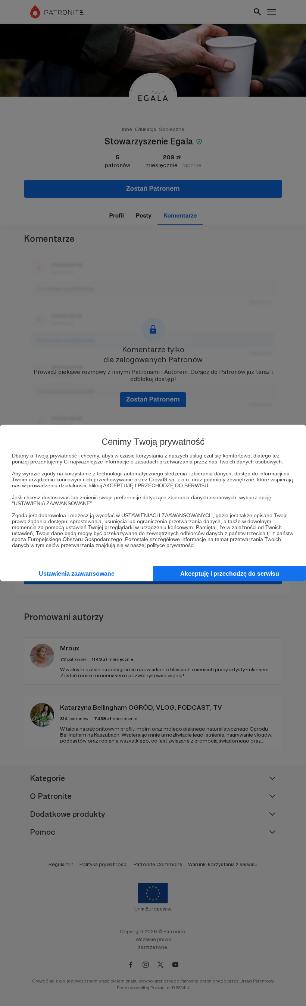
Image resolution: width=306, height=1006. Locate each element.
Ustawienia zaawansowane (77, 574)
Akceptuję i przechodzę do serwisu (229, 574)
